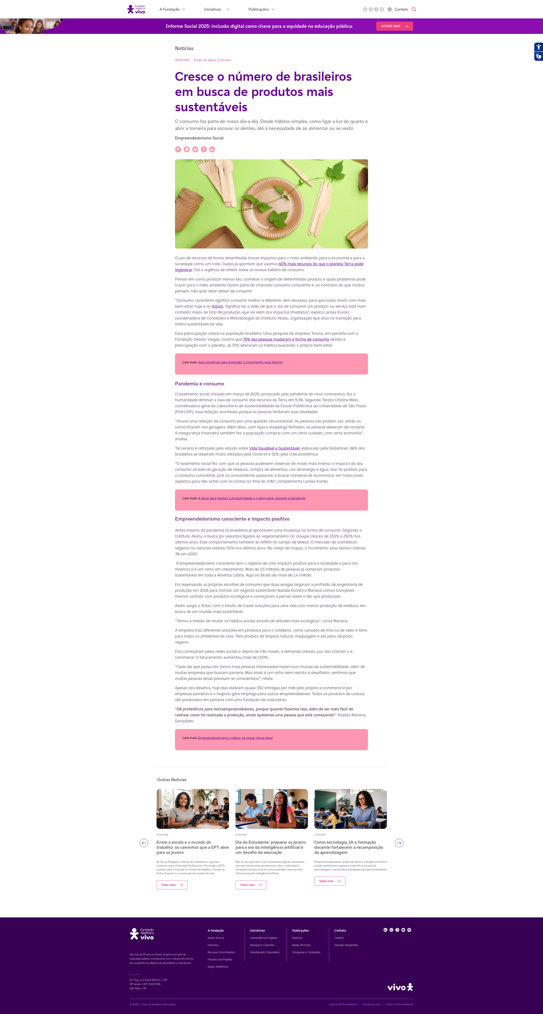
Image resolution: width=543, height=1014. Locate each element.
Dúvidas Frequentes (346, 945)
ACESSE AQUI (391, 26)
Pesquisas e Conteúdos (306, 952)
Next (399, 843)
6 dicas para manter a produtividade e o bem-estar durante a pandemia (251, 498)
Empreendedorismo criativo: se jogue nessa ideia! (235, 738)
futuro (217, 306)
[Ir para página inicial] (136, 9)
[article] (271, 502)
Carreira (339, 938)
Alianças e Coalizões (262, 945)
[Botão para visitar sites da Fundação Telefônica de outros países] (390, 9)
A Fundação (169, 9)
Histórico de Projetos (220, 959)
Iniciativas (212, 9)
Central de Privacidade (343, 1004)
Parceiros (213, 945)
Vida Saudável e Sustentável (274, 448)
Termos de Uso (371, 1004)
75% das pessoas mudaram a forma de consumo (286, 339)
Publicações (259, 9)
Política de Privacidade (399, 1004)
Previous (144, 843)
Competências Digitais (263, 938)
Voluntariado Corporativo (265, 952)
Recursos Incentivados (221, 952)
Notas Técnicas (301, 945)
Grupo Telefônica (218, 966)
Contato (401, 9)
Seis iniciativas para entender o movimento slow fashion (240, 362)
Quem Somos (216, 938)
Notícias (297, 938)
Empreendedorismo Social (199, 138)
